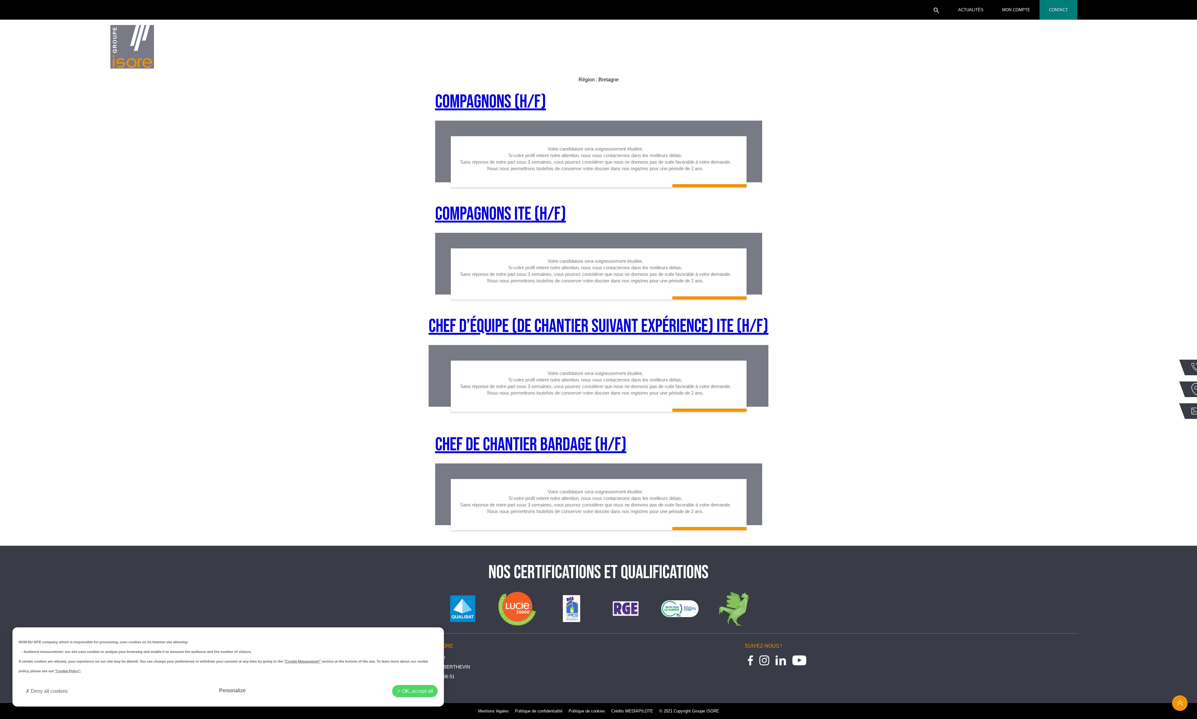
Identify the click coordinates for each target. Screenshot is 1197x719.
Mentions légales (493, 711)
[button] (936, 12)
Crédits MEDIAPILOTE (632, 711)
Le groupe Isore (228, 48)
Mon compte (1016, 9)
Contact (1058, 9)
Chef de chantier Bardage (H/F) (531, 445)
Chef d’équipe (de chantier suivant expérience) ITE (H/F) (598, 326)
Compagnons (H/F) (490, 102)
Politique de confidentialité (538, 711)
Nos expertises (552, 48)
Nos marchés (713, 48)
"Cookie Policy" (67, 671)
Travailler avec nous (1051, 48)
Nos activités (391, 48)
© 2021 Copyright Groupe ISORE (689, 711)
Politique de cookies (587, 711)
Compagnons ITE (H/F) (500, 214)
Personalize (232, 690)
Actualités (970, 9)
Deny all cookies (49, 691)
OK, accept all (417, 691)
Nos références (876, 48)
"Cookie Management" (302, 661)
